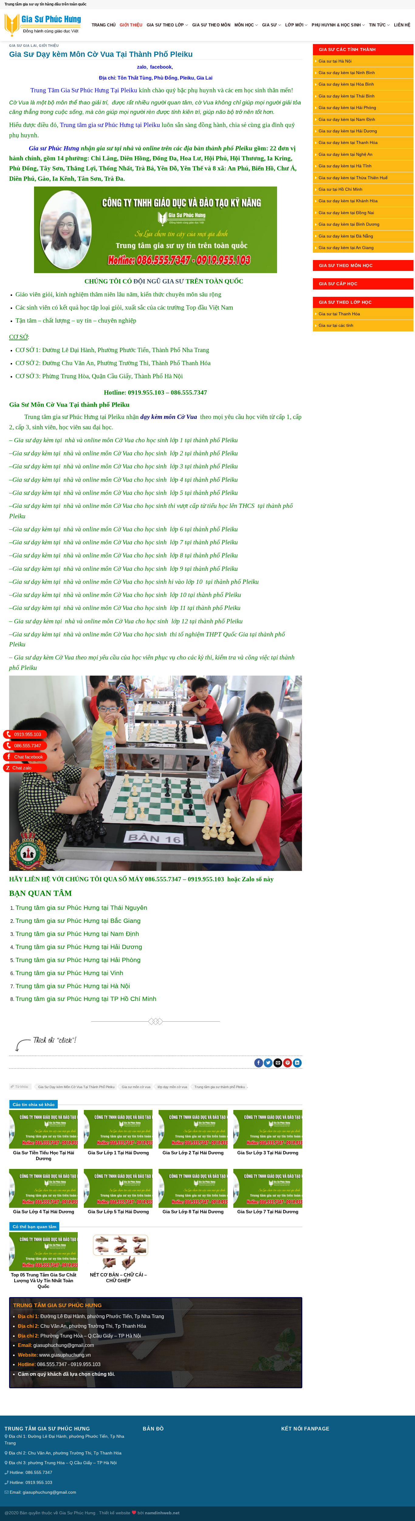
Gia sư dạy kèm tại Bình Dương (349, 224)
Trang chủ (103, 25)
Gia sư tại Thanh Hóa (339, 313)
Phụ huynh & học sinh (336, 25)
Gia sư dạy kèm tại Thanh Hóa (348, 142)
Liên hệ (402, 25)
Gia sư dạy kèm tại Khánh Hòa (348, 200)
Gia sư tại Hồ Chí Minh (340, 189)
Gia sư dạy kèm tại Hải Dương (348, 130)
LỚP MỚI (294, 25)
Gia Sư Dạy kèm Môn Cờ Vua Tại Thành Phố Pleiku (76, 1087)
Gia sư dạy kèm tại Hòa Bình (346, 84)
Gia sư (269, 25)
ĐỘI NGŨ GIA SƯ (158, 281)
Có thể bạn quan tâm (34, 1226)
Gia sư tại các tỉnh (336, 325)
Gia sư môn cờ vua (136, 1087)
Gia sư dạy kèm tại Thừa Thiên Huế (353, 177)
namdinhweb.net (162, 1512)
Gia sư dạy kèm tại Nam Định (347, 119)
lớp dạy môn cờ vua (172, 1087)
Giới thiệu (131, 25)
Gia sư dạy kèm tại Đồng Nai (346, 212)
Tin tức (377, 25)
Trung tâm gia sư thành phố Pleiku (219, 1087)
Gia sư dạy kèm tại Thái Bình (347, 96)
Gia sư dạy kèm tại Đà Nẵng (346, 236)
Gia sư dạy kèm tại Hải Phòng (347, 107)
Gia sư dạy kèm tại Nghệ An (345, 154)
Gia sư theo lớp (165, 25)
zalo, (143, 67)
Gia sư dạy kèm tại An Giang (346, 247)
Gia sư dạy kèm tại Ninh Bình (347, 72)
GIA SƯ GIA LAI (23, 45)
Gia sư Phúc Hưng (54, 148)
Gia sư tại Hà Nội (335, 61)
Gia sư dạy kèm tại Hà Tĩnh (345, 165)
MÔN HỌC (244, 25)
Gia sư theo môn (211, 25)
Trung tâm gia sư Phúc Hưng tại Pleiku (110, 124)
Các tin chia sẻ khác (34, 1104)
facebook (161, 67)
